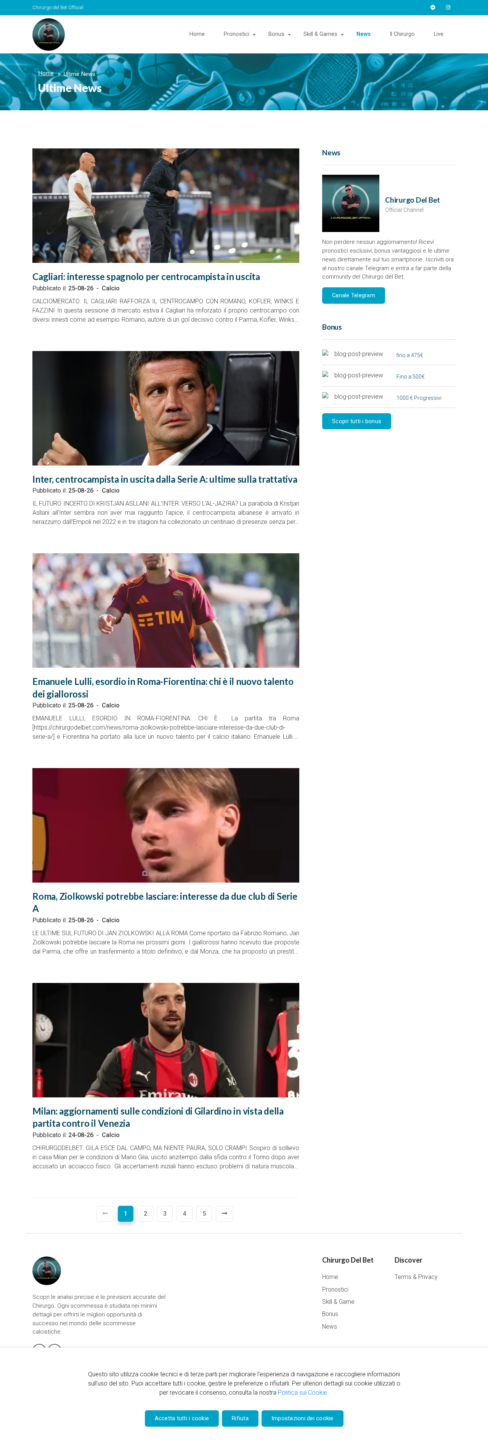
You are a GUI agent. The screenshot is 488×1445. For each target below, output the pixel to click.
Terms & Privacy (416, 1277)
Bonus (276, 34)
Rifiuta (240, 1418)
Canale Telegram (353, 295)
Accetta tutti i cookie (182, 1418)
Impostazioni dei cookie (302, 1418)
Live (438, 34)
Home (197, 34)
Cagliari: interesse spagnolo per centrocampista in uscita (146, 276)
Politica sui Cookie (302, 1392)
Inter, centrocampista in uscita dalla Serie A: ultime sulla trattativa (164, 479)
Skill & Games (320, 34)
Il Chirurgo (402, 34)
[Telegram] (432, 7)
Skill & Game (338, 1301)
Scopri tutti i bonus (356, 421)
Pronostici (236, 34)
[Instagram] (448, 7)
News (363, 34)
